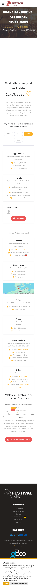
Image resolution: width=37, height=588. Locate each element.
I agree (6, 583)
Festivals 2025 (22, 27)
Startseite (9, 27)
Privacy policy (18, 519)
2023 (8, 134)
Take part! (20, 218)
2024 (18, 134)
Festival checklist (18, 511)
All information (18, 546)
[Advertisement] (18, 57)
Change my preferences (19, 583)
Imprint (18, 522)
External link (23, 376)
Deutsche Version (17, 517)
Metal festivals (23, 349)
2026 (18, 140)
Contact (18, 514)
